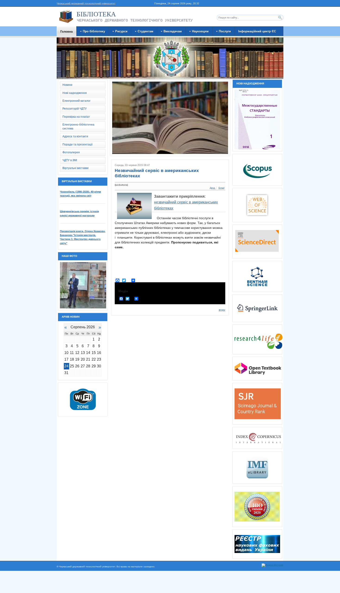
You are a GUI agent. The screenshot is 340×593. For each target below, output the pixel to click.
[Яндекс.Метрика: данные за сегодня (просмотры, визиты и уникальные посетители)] (272, 565)
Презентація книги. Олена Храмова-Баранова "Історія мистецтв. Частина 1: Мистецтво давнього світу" (82, 237)
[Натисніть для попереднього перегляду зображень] (134, 206)
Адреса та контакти (75, 136)
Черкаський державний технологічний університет (86, 3)
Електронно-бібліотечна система (78, 126)
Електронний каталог (76, 100)
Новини (67, 84)
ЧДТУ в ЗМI (69, 160)
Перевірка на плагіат (76, 116)
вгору (222, 309)
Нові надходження (74, 93)
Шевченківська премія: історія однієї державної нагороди (79, 213)
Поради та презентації (77, 144)
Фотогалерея (71, 152)
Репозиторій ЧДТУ (74, 108)
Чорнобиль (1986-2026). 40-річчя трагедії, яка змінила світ (80, 193)
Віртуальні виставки (75, 168)
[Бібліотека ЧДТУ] (66, 16)
